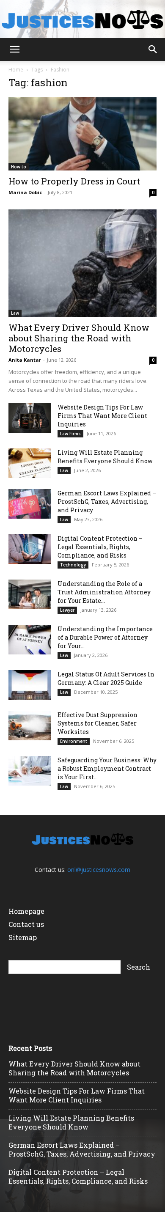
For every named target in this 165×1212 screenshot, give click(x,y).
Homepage (26, 911)
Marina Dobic (25, 192)
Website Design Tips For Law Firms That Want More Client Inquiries (102, 415)
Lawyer (67, 610)
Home (15, 69)
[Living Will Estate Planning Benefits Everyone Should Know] (29, 463)
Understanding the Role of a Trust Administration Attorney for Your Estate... (104, 592)
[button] (14, 49)
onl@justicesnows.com (98, 870)
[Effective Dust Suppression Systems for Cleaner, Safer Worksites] (29, 725)
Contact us (26, 924)
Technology (73, 565)
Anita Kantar (24, 360)
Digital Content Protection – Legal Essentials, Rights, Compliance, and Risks (100, 546)
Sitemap (22, 937)
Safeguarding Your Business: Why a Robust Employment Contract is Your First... (107, 768)
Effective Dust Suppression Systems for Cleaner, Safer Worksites (98, 723)
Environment (73, 741)
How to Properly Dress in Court (74, 181)
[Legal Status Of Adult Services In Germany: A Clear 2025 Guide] (29, 685)
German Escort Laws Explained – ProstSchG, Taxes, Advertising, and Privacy (107, 501)
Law (15, 313)
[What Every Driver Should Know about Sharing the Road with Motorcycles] (82, 263)
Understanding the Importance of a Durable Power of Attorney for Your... (105, 637)
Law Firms (70, 434)
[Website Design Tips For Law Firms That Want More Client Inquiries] (29, 418)
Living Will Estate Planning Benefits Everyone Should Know (105, 456)
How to (18, 167)
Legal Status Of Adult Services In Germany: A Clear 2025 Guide (106, 678)
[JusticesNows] (82, 19)
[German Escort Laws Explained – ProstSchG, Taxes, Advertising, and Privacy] (29, 504)
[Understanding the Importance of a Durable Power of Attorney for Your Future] (29, 639)
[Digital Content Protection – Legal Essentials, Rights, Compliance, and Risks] (29, 549)
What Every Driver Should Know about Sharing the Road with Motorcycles (78, 338)
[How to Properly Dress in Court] (82, 133)
